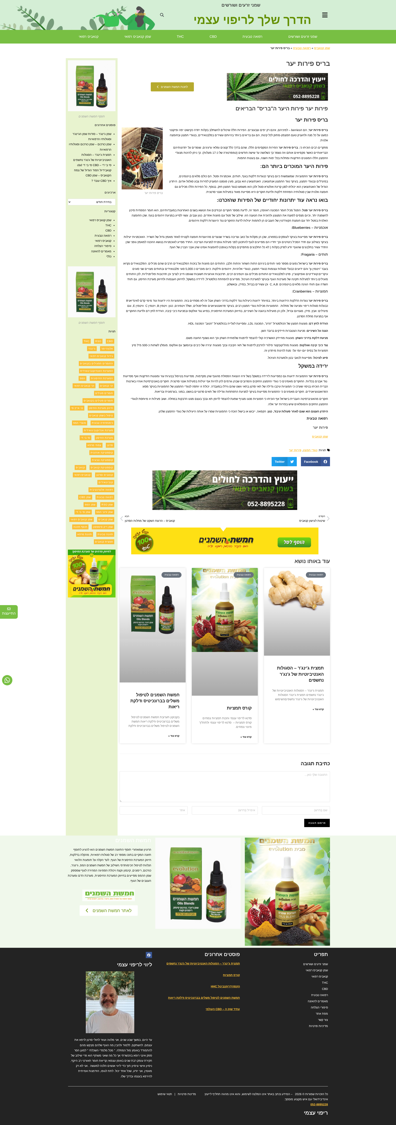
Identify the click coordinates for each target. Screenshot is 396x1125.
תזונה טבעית (105, 534)
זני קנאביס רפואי (84, 385)
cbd (110, 341)
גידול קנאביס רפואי (101, 356)
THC (180, 37)
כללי (108, 256)
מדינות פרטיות (187, 1094)
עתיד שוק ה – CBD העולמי (223, 1009)
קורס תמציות (239, 708)
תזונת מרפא (84, 534)
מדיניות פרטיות (318, 1026)
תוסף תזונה (80, 526)
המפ (82, 378)
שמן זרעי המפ (104, 512)
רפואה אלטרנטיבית (101, 489)
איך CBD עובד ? (101, 180)
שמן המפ (90, 504)
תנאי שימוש (165, 1094)
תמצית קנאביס (104, 541)
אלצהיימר (107, 348)
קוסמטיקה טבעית (102, 460)
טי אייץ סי (77, 408)
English (140, 13)
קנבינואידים (106, 482)
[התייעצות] (9, 608)
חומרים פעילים (104, 393)
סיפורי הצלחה (102, 246)
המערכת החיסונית (102, 378)
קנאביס (80, 467)
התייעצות (9, 613)
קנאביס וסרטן (104, 474)
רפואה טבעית (253, 37)
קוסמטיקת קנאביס (102, 467)
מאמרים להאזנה (101, 251)
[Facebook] (149, 955)
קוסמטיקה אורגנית (102, 452)
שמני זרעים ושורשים (241, 5)
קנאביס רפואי (89, 37)
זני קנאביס (106, 385)
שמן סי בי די (83, 512)
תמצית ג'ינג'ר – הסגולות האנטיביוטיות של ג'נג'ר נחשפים (300, 674)
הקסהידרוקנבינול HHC (225, 986)
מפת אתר (322, 1013)
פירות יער (295, 450)
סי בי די (85, 437)
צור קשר (323, 1019)
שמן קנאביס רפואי (137, 37)
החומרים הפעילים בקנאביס (96, 363)
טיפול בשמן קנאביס (101, 415)
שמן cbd (85, 497)
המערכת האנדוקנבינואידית (96, 370)
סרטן (110, 445)
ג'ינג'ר (91, 348)
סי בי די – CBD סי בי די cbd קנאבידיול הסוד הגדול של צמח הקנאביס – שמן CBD (92, 170)
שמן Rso (107, 504)
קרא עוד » (318, 709)
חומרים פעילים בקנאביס (98, 400)
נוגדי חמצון (310, 450)
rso (98, 341)
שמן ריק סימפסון (103, 526)
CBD (213, 37)
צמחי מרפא (94, 445)
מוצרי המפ (79, 422)
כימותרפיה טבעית (102, 422)
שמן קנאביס (322, 48)
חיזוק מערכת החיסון (101, 408)
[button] (161, 15)
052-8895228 (319, 1104)
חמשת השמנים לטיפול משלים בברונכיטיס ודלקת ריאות (154, 700)
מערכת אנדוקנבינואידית (98, 430)
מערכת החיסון (104, 437)
